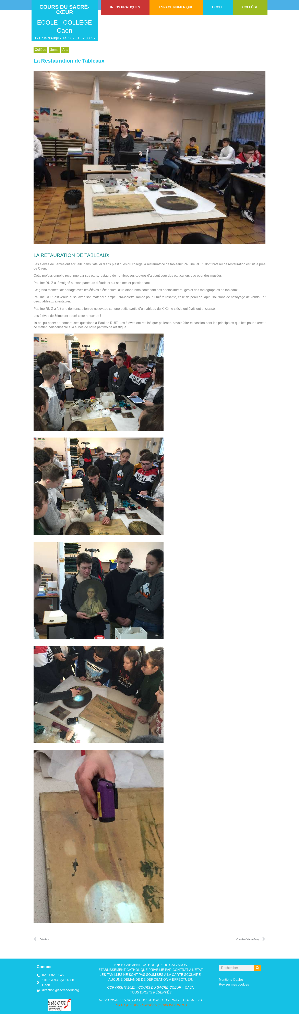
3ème (54, 49)
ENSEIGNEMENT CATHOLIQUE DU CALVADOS (150, 965)
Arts (65, 49)
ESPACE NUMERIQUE (176, 7)
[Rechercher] (257, 968)
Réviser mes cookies (234, 984)
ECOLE (218, 7)
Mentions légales (231, 979)
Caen (64, 30)
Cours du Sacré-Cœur (64, 9)
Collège (40, 49)
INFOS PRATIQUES (125, 7)
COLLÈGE (250, 7)
